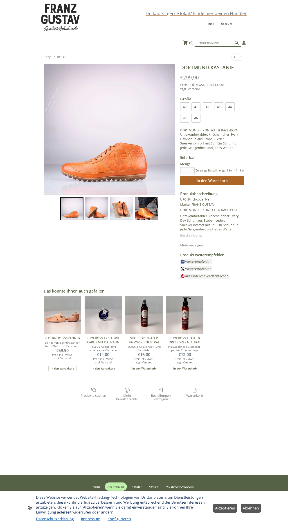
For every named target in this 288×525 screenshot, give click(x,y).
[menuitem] (235, 57)
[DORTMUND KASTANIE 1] (96, 208)
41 (196, 107)
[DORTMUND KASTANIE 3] (146, 208)
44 (230, 107)
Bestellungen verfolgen (161, 397)
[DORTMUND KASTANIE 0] (71, 208)
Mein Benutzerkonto (127, 397)
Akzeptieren (225, 508)
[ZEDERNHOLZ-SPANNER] (62, 315)
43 (218, 107)
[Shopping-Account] (244, 42)
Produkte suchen (93, 395)
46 (196, 118)
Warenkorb (194, 395)
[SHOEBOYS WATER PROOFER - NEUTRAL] (144, 315)
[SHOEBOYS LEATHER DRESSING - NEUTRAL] (185, 315)
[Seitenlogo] (60, 18)
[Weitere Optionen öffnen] (241, 23)
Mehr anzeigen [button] (191, 245)
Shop (47, 57)
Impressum (90, 518)
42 (207, 107)
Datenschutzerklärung (55, 518)
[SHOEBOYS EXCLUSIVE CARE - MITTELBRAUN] (103, 315)
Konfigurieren (119, 518)
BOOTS (62, 57)
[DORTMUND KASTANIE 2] (121, 208)
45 (185, 118)
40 (185, 107)
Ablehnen (251, 508)
